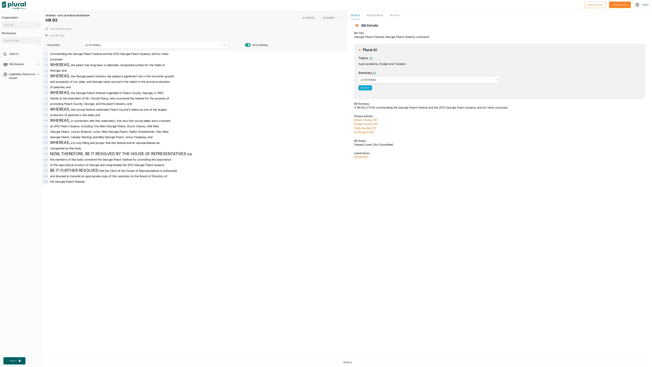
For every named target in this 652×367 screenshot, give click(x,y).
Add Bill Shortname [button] (60, 28)
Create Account (620, 4)
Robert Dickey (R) (365, 120)
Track (310, 17)
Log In (645, 4)
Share (330, 17)
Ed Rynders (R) (364, 132)
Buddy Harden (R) (366, 124)
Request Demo (595, 4)
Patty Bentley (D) (365, 128)
